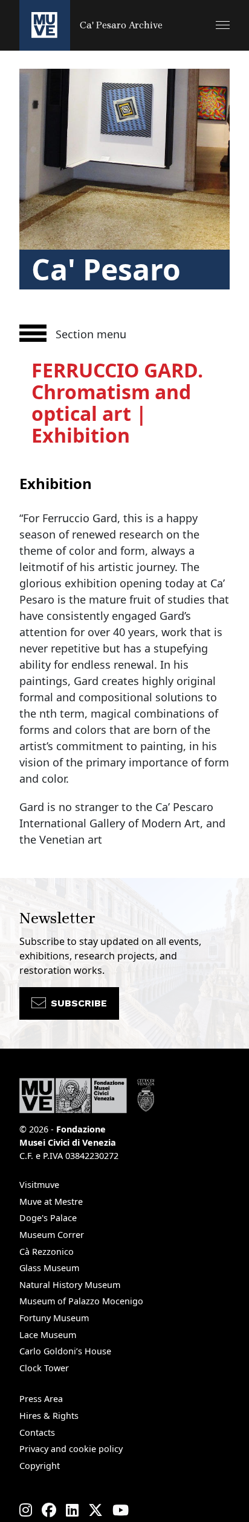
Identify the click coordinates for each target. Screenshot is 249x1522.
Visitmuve (39, 1184)
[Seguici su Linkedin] (72, 1510)
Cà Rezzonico (46, 1251)
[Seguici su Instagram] (25, 1510)
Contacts (37, 1432)
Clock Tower (44, 1368)
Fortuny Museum (54, 1318)
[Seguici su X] (95, 1510)
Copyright (39, 1465)
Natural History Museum (69, 1284)
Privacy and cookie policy (71, 1448)
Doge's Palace (48, 1218)
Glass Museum (49, 1268)
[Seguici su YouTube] (120, 1510)
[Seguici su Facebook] (49, 1510)
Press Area (41, 1398)
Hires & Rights (49, 1415)
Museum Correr (51, 1234)
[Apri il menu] (223, 25)
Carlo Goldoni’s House (65, 1351)
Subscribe (79, 1003)
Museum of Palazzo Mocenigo (81, 1301)
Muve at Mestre (51, 1201)
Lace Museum (47, 1334)
